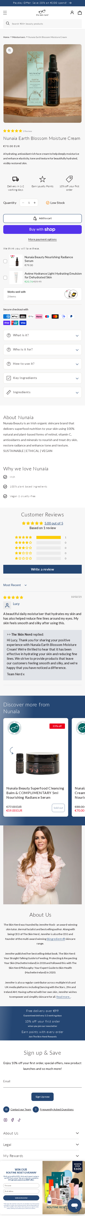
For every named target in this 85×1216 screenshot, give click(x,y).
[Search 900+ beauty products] (8, 23)
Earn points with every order (42, 1032)
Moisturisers (18, 37)
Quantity (9, 202)
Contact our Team (20, 1109)
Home (6, 37)
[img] (13, 597)
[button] (80, 13)
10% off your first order (42, 1021)
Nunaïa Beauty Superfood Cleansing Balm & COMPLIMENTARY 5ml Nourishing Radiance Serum (35, 792)
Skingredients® (56, 938)
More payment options (42, 239)
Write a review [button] (42, 569)
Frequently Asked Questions (57, 1109)
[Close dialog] (80, 1164)
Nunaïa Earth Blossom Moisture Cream (47, 37)
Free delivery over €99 (42, 1011)
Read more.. (63, 996)
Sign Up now (42, 1096)
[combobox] (42, 23)
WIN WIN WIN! (21, 1198)
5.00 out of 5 (53, 523)
